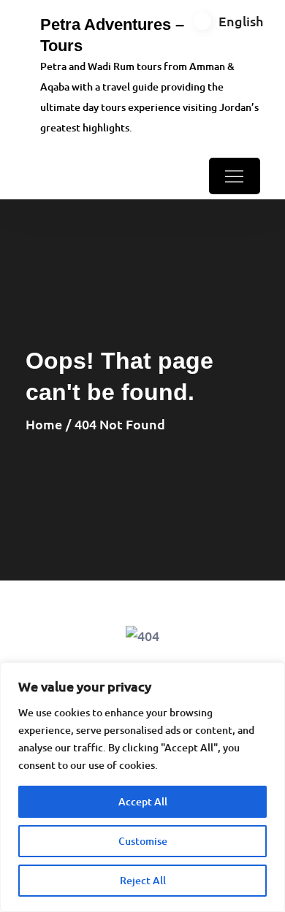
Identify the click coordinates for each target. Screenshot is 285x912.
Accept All (142, 801)
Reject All (143, 880)
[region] (142, 787)
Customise (142, 841)
